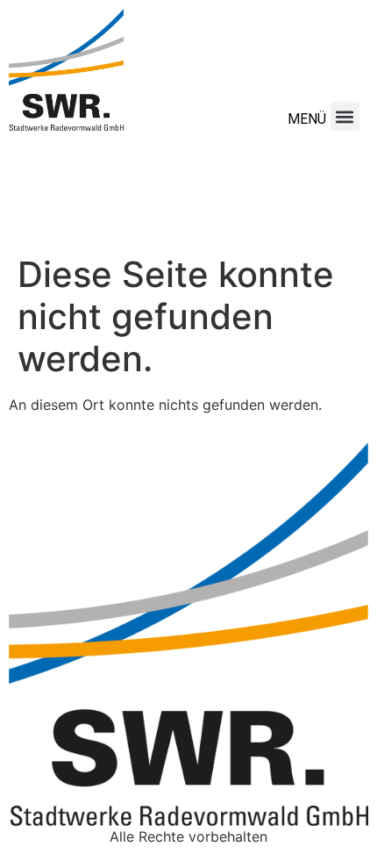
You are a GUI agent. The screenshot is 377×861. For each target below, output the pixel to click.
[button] (345, 116)
